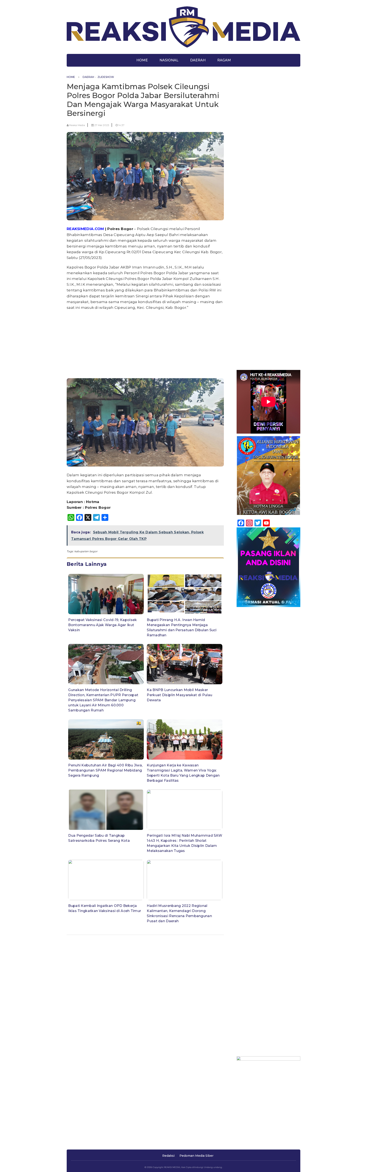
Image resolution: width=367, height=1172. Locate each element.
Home (142, 60)
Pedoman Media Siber (196, 1156)
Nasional (169, 60)
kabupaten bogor (86, 551)
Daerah (198, 60)
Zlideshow (105, 77)
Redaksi (168, 1156)
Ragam (224, 60)
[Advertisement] (145, 344)
